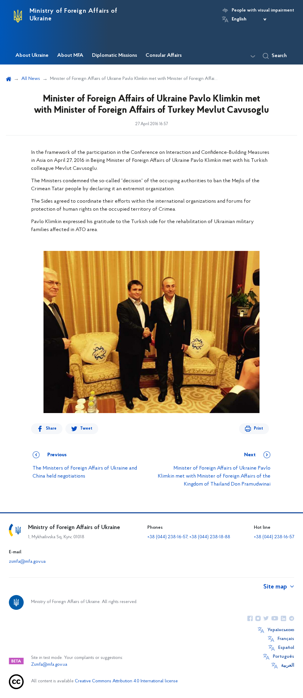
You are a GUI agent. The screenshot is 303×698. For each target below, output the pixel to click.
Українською (280, 630)
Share (51, 428)
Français (286, 638)
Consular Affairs (164, 55)
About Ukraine (32, 55)
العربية (287, 665)
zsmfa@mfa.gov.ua (27, 561)
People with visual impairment (263, 10)
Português (283, 656)
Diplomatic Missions (114, 55)
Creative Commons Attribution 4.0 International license (126, 681)
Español (286, 647)
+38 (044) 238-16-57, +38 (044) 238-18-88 (188, 537)
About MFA (70, 55)
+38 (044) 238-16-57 (274, 537)
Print (258, 428)
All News (30, 78)
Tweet (86, 428)
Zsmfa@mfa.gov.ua (49, 664)
